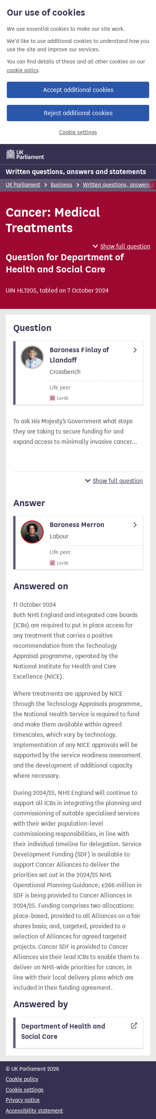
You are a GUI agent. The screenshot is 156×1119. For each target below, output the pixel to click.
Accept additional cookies (78, 89)
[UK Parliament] (25, 154)
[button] (121, 246)
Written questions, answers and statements (76, 172)
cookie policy (22, 70)
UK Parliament (23, 185)
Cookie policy (22, 1079)
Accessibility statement (34, 1111)
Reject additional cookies (78, 113)
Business (61, 185)
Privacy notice (23, 1100)
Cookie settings (78, 132)
